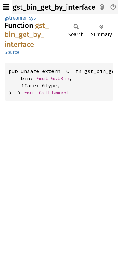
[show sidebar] (6, 7)
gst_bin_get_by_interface (54, 7)
